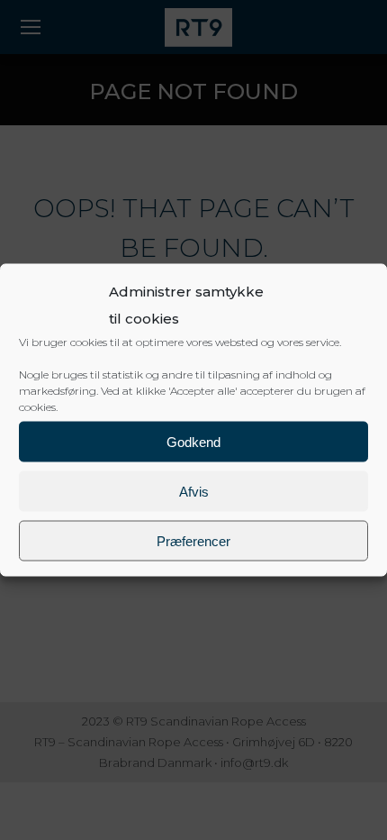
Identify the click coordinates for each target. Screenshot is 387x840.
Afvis (194, 490)
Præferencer (193, 540)
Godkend (193, 441)
